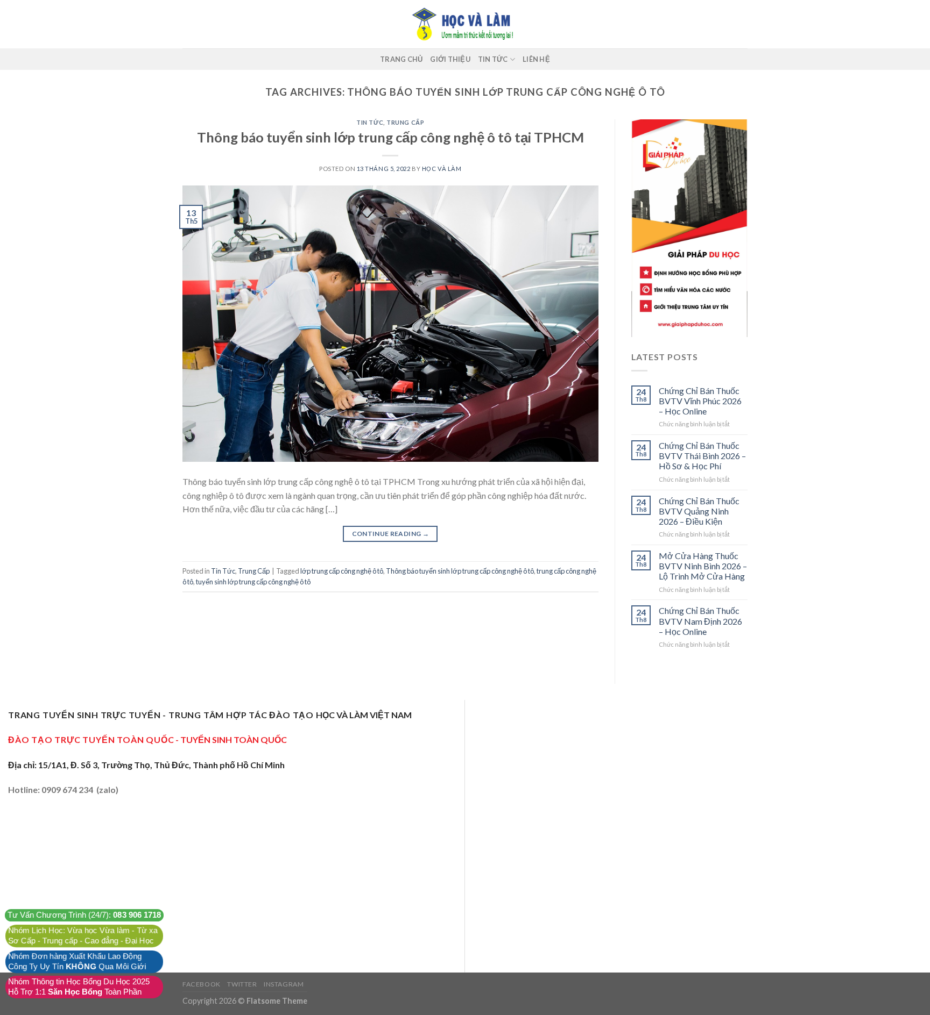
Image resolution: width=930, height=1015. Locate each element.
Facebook (201, 984)
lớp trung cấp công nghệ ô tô (341, 571)
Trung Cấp (405, 122)
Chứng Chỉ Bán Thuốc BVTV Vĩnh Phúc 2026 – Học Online (700, 400)
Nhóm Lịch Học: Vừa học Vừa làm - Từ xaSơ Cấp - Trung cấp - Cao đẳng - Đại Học (83, 935)
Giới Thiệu (450, 59)
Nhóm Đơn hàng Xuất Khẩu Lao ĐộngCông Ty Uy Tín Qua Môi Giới (77, 961)
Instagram (284, 984)
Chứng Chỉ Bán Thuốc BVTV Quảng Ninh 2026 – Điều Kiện (699, 511)
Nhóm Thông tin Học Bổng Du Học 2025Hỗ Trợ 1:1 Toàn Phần (79, 986)
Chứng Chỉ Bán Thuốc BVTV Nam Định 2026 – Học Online (700, 620)
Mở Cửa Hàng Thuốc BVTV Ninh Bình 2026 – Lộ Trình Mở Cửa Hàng (703, 566)
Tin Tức (493, 59)
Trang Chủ (401, 59)
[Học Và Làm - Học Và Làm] (465, 24)
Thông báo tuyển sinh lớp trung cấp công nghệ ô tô (460, 571)
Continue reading (390, 534)
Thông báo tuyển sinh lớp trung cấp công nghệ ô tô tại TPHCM (390, 137)
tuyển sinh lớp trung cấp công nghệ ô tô (253, 581)
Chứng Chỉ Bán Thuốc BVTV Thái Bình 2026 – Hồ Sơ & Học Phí (702, 455)
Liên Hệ (536, 59)
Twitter (242, 984)
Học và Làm (442, 168)
